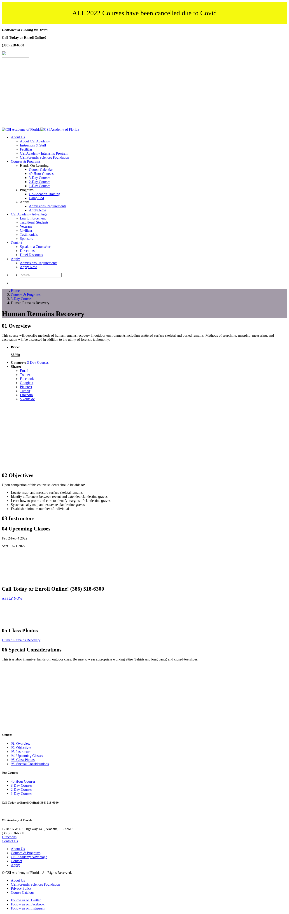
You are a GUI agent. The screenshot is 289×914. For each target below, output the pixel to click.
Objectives (21, 747)
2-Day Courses (39, 182)
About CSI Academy (35, 141)
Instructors (21, 752)
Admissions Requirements (47, 206)
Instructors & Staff (33, 145)
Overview (20, 743)
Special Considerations (30, 764)
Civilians (26, 230)
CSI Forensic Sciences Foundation (44, 157)
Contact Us (10, 841)
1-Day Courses (39, 186)
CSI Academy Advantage (29, 214)
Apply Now (37, 210)
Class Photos (23, 760)
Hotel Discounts (31, 255)
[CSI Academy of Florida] (40, 129)
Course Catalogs (22, 892)
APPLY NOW (12, 598)
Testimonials (29, 234)
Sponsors (26, 238)
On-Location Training (44, 194)
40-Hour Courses (41, 174)
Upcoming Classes (27, 756)
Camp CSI (36, 198)
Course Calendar (41, 169)
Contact (16, 242)
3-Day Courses (39, 178)
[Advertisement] (144, 93)
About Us (18, 137)
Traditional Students (34, 222)
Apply (15, 259)
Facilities (26, 149)
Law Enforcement (33, 218)
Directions (27, 251)
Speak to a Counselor (35, 247)
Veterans (26, 226)
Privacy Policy (21, 888)
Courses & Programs (25, 161)
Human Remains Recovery (21, 640)
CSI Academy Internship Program (44, 153)
